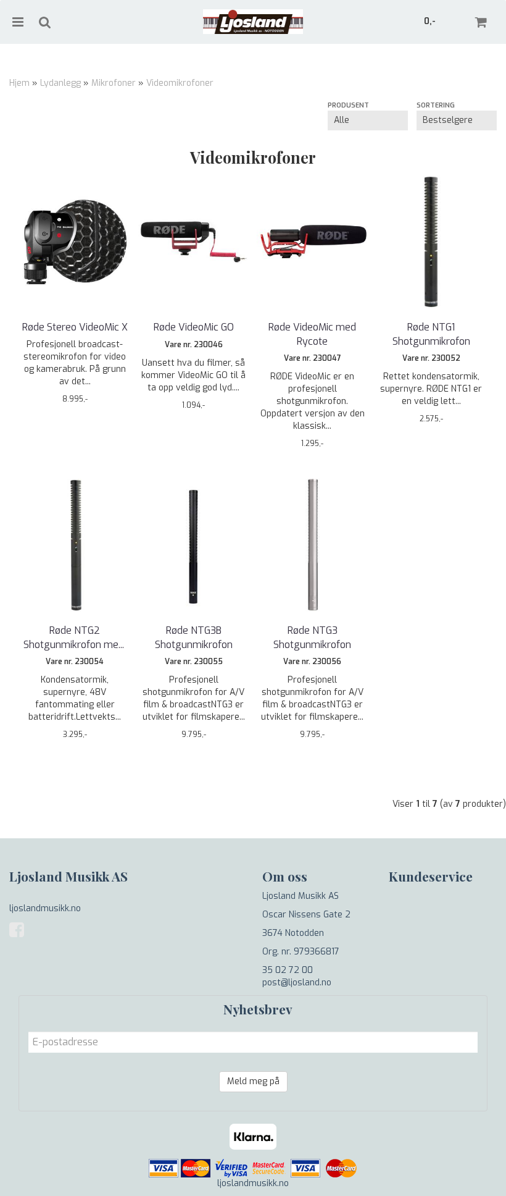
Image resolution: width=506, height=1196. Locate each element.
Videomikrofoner (180, 83)
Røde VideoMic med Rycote (312, 334)
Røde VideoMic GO (194, 327)
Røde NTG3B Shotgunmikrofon (194, 637)
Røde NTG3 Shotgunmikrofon (312, 637)
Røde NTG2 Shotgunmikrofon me (74, 637)
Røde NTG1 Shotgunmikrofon (431, 334)
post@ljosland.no (296, 982)
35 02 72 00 (287, 970)
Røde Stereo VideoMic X (75, 327)
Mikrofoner (113, 83)
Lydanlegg (60, 83)
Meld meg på (253, 1081)
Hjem (19, 83)
